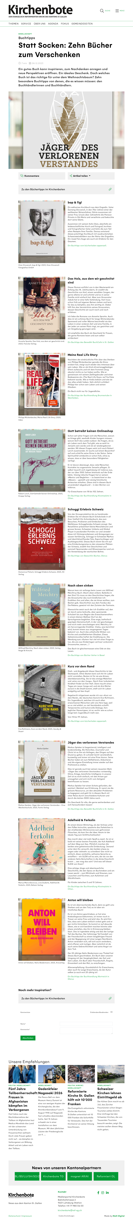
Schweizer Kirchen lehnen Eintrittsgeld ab (109, 1093)
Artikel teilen (80, 175)
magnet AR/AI (80, 1176)
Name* (23, 1024)
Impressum (27, 1216)
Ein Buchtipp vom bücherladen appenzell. (87, 245)
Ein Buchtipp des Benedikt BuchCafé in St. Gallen (91, 342)
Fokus (65, 23)
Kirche (79, 1086)
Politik (12, 1086)
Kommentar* (25, 1029)
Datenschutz (15, 1216)
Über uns (40, 23)
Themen (13, 23)
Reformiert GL (106, 1176)
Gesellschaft (25, 34)
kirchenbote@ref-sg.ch (70, 1210)
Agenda (53, 23)
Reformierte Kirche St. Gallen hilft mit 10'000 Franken (81, 1097)
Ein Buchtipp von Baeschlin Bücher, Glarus (87, 556)
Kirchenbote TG (53, 1176)
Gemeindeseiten (82, 23)
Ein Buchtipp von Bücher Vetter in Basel (86, 655)
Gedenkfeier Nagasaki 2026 (50, 1091)
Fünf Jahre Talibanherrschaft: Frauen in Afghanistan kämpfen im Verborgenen (23, 1099)
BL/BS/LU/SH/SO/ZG (27, 1176)
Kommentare (31, 175)
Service (26, 23)
